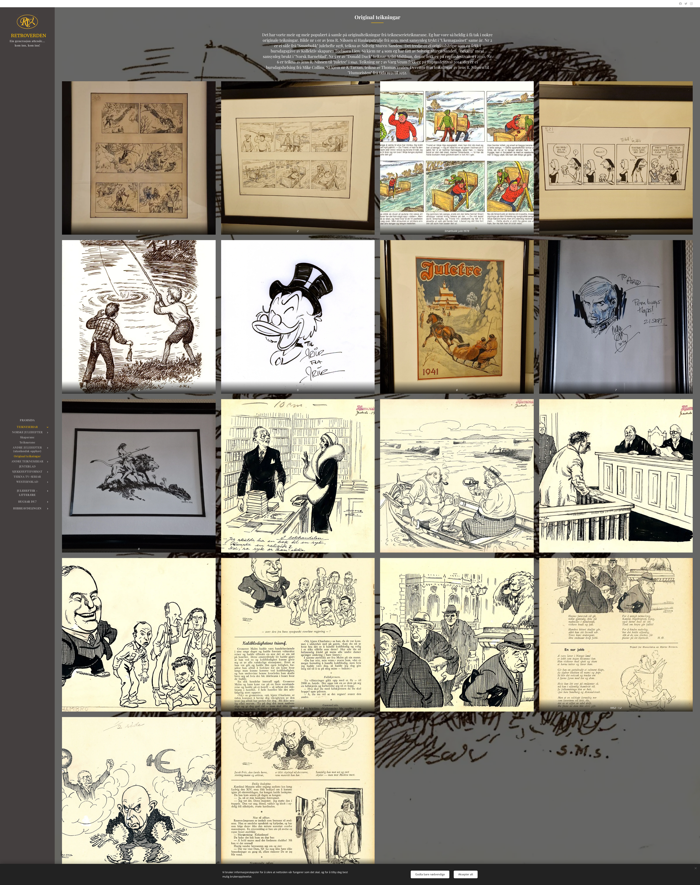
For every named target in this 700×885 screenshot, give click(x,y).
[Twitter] (686, 4)
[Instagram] (691, 4)
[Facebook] (680, 4)
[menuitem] (27, 420)
